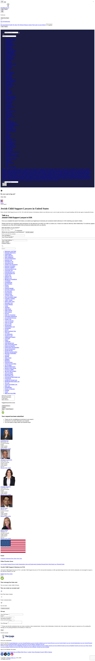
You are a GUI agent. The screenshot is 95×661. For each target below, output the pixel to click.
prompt (7, 241)
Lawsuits (7, 132)
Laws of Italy (8, 104)
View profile (8, 448)
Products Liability (9, 145)
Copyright (7, 117)
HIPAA (46, 652)
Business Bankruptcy (10, 40)
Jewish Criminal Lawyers (41, 643)
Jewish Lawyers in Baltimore (16, 645)
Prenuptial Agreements (10, 97)
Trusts (6, 165)
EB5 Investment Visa (10, 110)
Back (3, 409)
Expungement (8, 76)
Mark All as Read (5, 18)
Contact (5, 652)
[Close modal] (2, 576)
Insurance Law (8, 114)
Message (3, 448)
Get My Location (29, 232)
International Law (9, 121)
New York (19, 558)
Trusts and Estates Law (10, 158)
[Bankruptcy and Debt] (8, 396)
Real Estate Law (9, 150)
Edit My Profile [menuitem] (8, 24)
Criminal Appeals (9, 72)
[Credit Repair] (8, 398)
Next (3, 241)
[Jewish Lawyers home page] (8, 6)
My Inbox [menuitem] (15, 24)
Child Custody (8, 92)
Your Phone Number (8, 237)
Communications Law (10, 54)
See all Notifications (5, 21)
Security (42, 652)
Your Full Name (6, 235)
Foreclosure (8, 153)
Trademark (7, 120)
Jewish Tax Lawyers (26, 644)
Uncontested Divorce (10, 98)
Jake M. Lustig (4, 508)
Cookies (29, 652)
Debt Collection (9, 42)
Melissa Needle (4, 530)
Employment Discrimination (12, 125)
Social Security (8, 128)
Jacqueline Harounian (6, 486)
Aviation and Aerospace (11, 50)
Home (2, 199)
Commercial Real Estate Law (12, 152)
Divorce (7, 94)
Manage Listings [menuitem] (28, 24)
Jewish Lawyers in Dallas (42, 645)
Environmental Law (10, 58)
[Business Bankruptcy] (8, 397)
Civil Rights (8, 65)
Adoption (7, 89)
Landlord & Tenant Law (11, 154)
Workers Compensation (10, 129)
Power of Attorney (9, 162)
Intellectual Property (10, 116)
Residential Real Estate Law (12, 156)
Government (8, 105)
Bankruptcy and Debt (10, 38)
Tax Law (7, 157)
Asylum (7, 109)
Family (7, 88)
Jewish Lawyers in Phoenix (30, 647)
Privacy (7, 69)
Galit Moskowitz (4, 440)
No (4, 197)
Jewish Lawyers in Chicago (29, 645)
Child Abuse (8, 90)
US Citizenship (8, 113)
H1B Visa (7, 112)
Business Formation (10, 52)
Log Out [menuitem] (50, 24)
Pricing (9, 652)
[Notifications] (2, 11)
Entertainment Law (9, 57)
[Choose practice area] (2, 245)
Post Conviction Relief (10, 80)
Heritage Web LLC (11, 657)
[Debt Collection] (8, 399)
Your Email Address (7, 240)
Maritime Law (8, 62)
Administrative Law (10, 106)
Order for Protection (10, 96)
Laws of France (9, 102)
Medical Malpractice (10, 142)
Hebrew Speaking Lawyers (37, 644)
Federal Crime (8, 77)
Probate (7, 164)
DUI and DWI (8, 74)
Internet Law (8, 61)
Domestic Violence (9, 73)
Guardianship (8, 161)
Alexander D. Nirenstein (6, 459)
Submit (3, 407)
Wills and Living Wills (10, 166)
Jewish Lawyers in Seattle (43, 647)
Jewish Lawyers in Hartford (67, 645)
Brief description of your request (11, 227)
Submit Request (9, 409)
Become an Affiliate (16, 652)
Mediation (7, 137)
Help (22, 652)
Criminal (7, 70)
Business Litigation (9, 53)
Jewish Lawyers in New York (16, 647)
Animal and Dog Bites (10, 140)
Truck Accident (9, 148)
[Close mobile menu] (5, 2)
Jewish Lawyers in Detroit (55, 645)
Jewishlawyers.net (5, 7)
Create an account (5, 608)
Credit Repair (8, 41)
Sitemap (50, 652)
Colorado (3, 558)
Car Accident (8, 141)
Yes (2, 197)
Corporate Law (8, 56)
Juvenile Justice (9, 78)
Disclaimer (37, 652)
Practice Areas (6, 243)
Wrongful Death (9, 149)
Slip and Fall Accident (10, 146)
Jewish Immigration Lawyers (77, 643)
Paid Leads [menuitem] (34, 24)
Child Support (8, 93)
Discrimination (8, 68)
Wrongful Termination (10, 130)
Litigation (7, 136)
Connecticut (8, 558)
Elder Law (7, 160)
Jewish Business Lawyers (29, 643)
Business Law (8, 46)
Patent (6, 118)
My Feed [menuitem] (3, 24)
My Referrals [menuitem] (21, 24)
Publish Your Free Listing (7, 573)
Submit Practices (6, 405)
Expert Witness (8, 86)
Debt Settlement (9, 44)
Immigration (8, 108)
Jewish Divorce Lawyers (53, 643)
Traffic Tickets (8, 82)
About (2, 652)
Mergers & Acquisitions (10, 64)
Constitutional (8, 66)
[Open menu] (2, 2)
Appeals (7, 133)
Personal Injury (8, 138)
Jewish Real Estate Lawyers (14, 644)
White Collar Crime (10, 84)
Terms (33, 652)
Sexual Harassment (9, 126)
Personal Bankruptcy (10, 45)
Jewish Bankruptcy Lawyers (15, 643)
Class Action (8, 134)
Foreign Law (8, 100)
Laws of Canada (9, 101)
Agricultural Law (9, 49)
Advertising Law (9, 48)
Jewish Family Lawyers (64, 643)
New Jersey (14, 558)
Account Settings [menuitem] (42, 24)
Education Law (9, 85)
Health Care (8, 60)
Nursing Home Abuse (10, 144)
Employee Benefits (9, 124)
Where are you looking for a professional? (13, 232)
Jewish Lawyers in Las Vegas (81, 645)
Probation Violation (9, 81)
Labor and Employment (10, 122)
